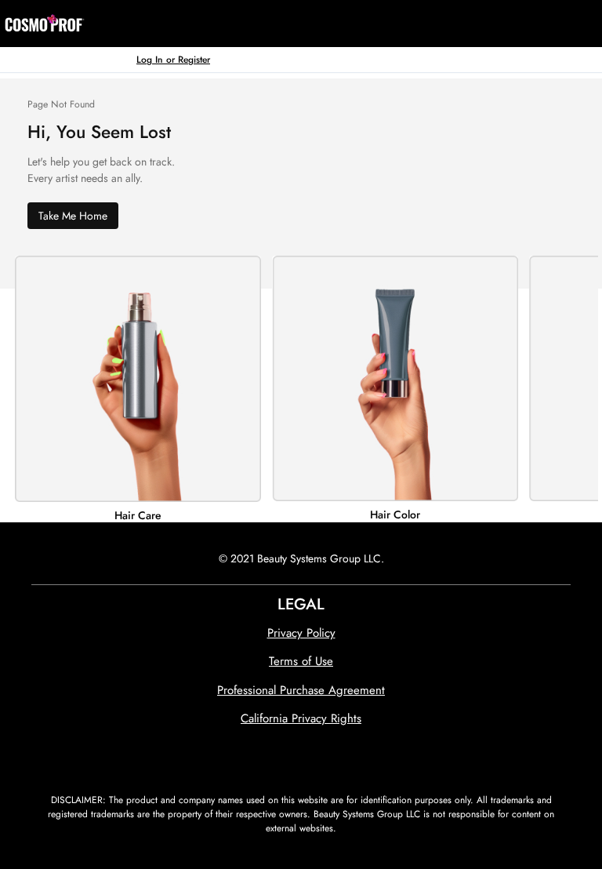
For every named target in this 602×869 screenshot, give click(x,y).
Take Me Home (72, 216)
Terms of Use (301, 661)
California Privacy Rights (301, 718)
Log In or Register (173, 59)
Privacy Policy (301, 633)
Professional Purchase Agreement (301, 690)
